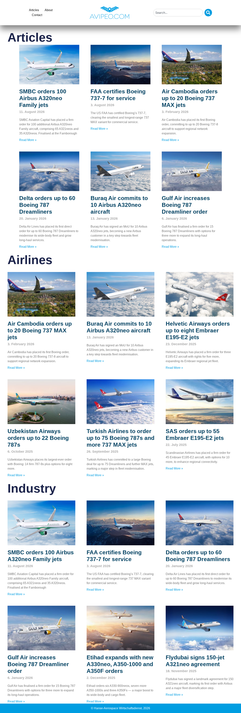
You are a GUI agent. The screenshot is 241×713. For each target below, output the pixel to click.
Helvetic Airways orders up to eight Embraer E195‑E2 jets (198, 330)
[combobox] (178, 12)
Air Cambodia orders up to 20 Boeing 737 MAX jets (190, 98)
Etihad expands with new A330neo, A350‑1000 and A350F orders (120, 664)
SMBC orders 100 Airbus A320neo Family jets (42, 98)
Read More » (28, 140)
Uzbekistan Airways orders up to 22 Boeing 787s (38, 438)
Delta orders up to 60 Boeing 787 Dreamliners (47, 205)
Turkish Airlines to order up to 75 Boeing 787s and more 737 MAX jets (120, 438)
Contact (37, 15)
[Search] (208, 12)
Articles (34, 10)
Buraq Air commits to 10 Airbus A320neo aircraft (119, 205)
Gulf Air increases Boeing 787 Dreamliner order (186, 205)
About (49, 10)
